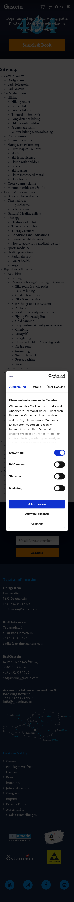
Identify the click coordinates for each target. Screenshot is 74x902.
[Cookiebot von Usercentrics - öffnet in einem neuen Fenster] (50, 376)
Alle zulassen (37, 504)
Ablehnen (37, 523)
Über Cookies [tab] (56, 386)
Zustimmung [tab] (17, 386)
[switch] (59, 464)
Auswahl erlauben (37, 513)
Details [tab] (36, 386)
